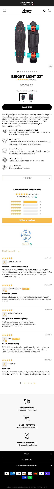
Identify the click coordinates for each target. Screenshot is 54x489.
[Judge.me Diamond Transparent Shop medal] (26, 235)
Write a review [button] (27, 220)
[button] (23, 79)
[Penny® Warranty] (27, 436)
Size (27, 91)
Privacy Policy (43, 487)
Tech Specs (27, 178)
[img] (7, 258)
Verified (25, 244)
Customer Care (26, 459)
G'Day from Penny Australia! (26, 465)
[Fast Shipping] (27, 401)
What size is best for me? (29, 91)
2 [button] (24, 383)
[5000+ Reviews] (27, 418)
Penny (26, 454)
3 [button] (28, 383)
